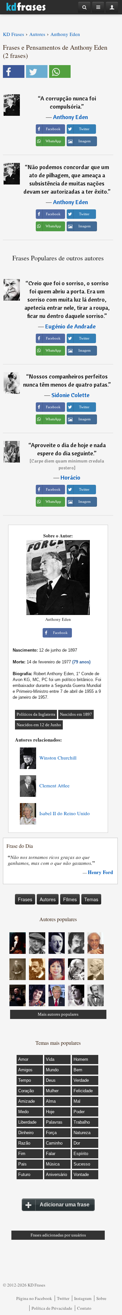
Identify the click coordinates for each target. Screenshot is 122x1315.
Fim (21, 1153)
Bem (78, 1069)
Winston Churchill (57, 757)
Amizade (26, 1101)
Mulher (52, 1090)
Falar (50, 1153)
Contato (84, 1308)
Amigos (25, 1069)
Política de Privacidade (52, 1308)
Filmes (70, 899)
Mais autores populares (58, 1014)
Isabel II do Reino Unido (64, 813)
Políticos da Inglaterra (36, 714)
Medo (23, 1111)
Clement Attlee (54, 785)
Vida (50, 1059)
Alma (51, 1101)
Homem (81, 1059)
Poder (79, 1111)
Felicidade (83, 1090)
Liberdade (27, 1122)
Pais (22, 1164)
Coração (26, 1090)
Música (53, 1164)
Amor (23, 1059)
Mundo (52, 1069)
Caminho (54, 1143)
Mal (77, 1101)
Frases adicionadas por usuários (58, 1235)
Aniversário (56, 1174)
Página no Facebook (34, 1298)
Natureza (82, 1132)
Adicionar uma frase (64, 1204)
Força (51, 1132)
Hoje (50, 1111)
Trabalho (82, 1122)
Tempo (24, 1080)
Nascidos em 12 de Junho (39, 724)
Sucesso (82, 1164)
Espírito (81, 1153)
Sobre (101, 1298)
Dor (77, 1143)
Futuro (24, 1174)
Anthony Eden (70, 117)
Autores (48, 899)
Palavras (54, 1122)
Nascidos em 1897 (76, 714)
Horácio (70, 477)
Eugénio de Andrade (70, 326)
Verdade (81, 1080)
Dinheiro (26, 1132)
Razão (24, 1143)
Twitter (63, 1298)
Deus (51, 1080)
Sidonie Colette (70, 395)
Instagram (82, 1298)
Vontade (81, 1174)
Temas (91, 899)
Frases (25, 899)
